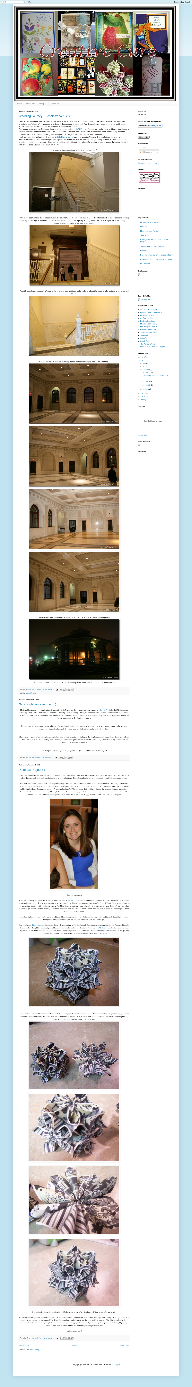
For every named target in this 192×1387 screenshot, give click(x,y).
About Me (55, 103)
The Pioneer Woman (148, 344)
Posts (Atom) (34, 1350)
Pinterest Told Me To (148, 330)
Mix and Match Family (148, 324)
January (146, 389)
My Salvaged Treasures (149, 327)
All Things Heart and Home (150, 310)
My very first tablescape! (149, 222)
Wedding (33, 693)
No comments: (48, 689)
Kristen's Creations (147, 321)
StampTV (143, 338)
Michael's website (106, 927)
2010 (143, 396)
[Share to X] (66, 689)
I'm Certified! (145, 264)
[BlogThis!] (64, 689)
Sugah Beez (145, 341)
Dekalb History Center (64, 137)
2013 (143, 357)
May (144, 363)
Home (19, 103)
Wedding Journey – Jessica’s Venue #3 (45, 116)
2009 (143, 400)
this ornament (37, 925)
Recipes (43, 103)
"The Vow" (103, 710)
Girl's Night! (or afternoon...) (37, 704)
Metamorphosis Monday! (149, 231)
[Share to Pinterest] (72, 689)
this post (71, 900)
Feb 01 (148, 385)
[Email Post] (57, 689)
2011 (143, 393)
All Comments (146, 152)
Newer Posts (24, 1346)
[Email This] (61, 689)
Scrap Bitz (144, 335)
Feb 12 (148, 373)
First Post (143, 227)
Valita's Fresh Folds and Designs (152, 347)
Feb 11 (147, 382)
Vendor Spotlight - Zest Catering (152, 246)
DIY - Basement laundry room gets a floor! (156, 255)
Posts (143, 148)
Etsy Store (30, 103)
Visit (142, 435)
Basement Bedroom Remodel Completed (156, 259)
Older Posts (124, 1346)
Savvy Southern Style (148, 332)
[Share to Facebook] (69, 689)
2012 (143, 360)
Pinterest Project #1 (32, 769)
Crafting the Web (146, 318)
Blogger (117, 1365)
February (146, 370)
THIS (87, 121)
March (145, 367)
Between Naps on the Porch (151, 313)
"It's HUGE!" (144, 235)
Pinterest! (143, 251)
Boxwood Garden (147, 315)
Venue (27, 693)
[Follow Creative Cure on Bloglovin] (150, 127)
